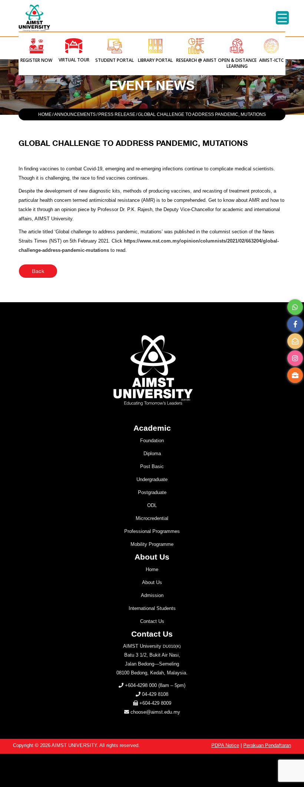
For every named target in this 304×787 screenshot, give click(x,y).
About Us (152, 582)
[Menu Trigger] (282, 17)
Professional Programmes (152, 531)
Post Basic (152, 466)
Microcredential (152, 518)
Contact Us (152, 621)
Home (152, 569)
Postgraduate (152, 492)
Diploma (152, 453)
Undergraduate (152, 479)
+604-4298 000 (141, 685)
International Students (152, 608)
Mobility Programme (152, 544)
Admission (152, 595)
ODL (152, 505)
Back (38, 271)
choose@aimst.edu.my (155, 712)
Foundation (152, 440)
